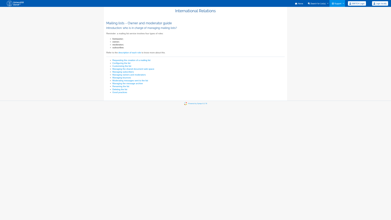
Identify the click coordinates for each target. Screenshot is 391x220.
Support (337, 3)
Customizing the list (121, 66)
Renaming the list (120, 86)
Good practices (119, 92)
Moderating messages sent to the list (130, 80)
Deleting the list (119, 89)
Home (300, 3)
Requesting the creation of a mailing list (131, 60)
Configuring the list (121, 63)
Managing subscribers (123, 72)
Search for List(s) (318, 3)
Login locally (381, 3)
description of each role (129, 52)
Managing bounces (121, 78)
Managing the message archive (127, 83)
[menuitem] (298, 3)
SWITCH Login (358, 3)
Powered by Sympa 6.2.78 (197, 103)
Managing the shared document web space (133, 69)
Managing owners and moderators (129, 75)
